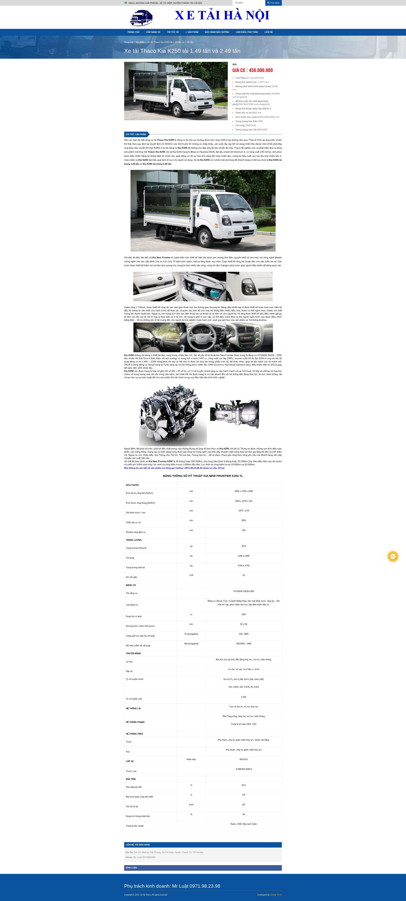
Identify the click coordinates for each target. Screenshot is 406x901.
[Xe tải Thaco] (142, 17)
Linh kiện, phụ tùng (247, 32)
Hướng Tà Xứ (276, 895)
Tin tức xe (173, 32)
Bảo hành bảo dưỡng (217, 32)
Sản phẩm (192, 32)
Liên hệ (269, 32)
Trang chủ (133, 32)
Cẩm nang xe (153, 32)
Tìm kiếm (275, 3)
